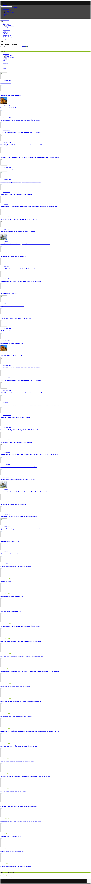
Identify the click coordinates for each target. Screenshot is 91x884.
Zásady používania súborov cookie (10, 39)
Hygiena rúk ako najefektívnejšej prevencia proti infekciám (15, 318)
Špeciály (7, 11)
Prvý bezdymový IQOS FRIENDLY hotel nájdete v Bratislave (16, 194)
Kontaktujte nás (6, 36)
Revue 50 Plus (3, 874)
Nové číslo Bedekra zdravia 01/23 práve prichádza (13, 256)
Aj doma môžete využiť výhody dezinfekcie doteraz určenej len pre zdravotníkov (20, 281)
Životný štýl (5, 16)
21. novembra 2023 (7, 167)
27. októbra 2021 (6, 278)
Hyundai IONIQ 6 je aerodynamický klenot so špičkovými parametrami (18, 268)
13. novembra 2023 (7, 179)
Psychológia (5, 18)
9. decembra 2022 (6, 266)
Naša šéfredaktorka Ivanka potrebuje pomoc (11, 95)
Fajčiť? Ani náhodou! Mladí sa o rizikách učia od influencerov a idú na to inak (20, 132)
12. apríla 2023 (6, 241)
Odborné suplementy (9, 12)
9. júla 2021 (5, 291)
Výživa (4, 15)
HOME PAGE (25, 46)
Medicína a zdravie (6, 14)
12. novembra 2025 (7, 80)
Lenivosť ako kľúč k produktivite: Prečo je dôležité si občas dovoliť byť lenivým (20, 182)
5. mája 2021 (5, 315)
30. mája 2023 (6, 229)
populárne (5, 69)
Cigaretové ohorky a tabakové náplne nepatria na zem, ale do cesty (17, 231)
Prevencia (5, 13)
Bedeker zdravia (6, 9)
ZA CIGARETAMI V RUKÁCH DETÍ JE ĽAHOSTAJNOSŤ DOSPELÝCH (20, 120)
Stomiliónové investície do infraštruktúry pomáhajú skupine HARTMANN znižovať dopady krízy (25, 244)
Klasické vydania (8, 10)
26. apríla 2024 (6, 154)
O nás (4, 3)
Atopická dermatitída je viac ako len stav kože (12, 306)
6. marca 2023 (6, 254)
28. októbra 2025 (6, 92)
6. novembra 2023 (6, 192)
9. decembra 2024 (6, 105)
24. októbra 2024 (6, 130)
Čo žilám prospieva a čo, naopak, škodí (10, 293)
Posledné (4, 68)
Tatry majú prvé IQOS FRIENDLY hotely (11, 107)
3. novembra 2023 (6, 204)
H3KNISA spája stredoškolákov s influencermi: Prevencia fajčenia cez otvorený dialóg (22, 145)
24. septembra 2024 (7, 142)
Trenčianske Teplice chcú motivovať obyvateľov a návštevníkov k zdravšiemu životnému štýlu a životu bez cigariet (29, 157)
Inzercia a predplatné (7, 4)
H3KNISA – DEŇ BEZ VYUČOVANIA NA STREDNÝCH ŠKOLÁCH (18, 219)
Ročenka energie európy (5, 875)
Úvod (4, 1)
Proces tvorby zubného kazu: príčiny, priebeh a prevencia (15, 169)
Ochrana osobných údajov (8, 37)
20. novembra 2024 (7, 117)
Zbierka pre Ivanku (5, 83)
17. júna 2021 (5, 303)
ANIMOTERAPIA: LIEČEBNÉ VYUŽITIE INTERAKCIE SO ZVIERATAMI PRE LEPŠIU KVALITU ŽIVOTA (29, 206)
